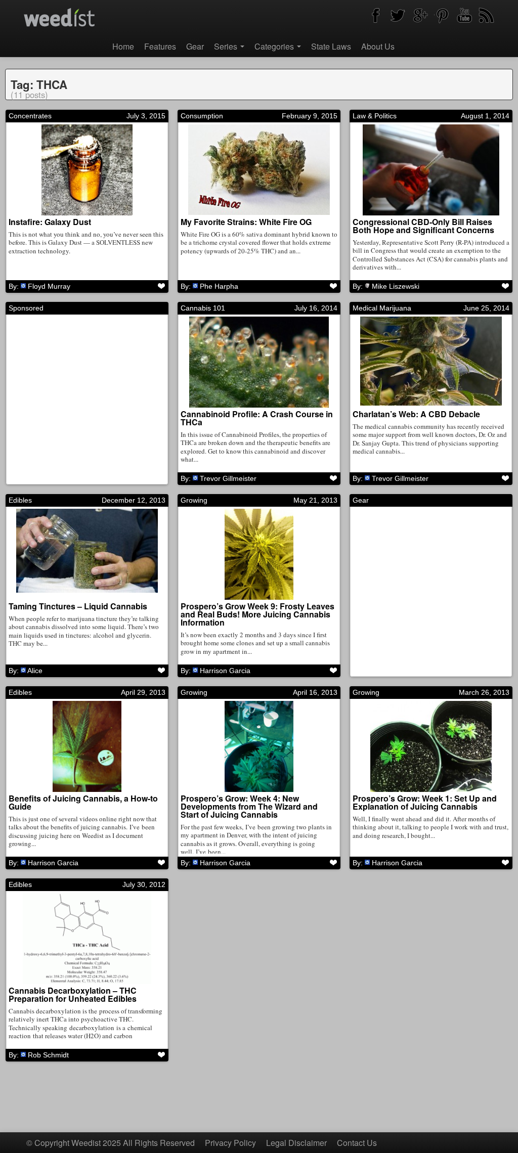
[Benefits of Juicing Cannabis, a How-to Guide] (87, 746)
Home (123, 46)
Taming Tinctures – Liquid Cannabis (78, 606)
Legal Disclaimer (296, 1142)
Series (226, 46)
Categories (275, 46)
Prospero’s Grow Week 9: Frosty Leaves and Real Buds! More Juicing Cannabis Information (257, 614)
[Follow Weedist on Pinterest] (442, 15)
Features (160, 46)
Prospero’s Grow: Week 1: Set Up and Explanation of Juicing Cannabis (425, 802)
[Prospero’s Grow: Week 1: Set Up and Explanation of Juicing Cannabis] (431, 746)
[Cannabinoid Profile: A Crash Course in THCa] (259, 362)
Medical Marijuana (382, 308)
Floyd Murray (49, 286)
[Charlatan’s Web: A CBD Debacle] (431, 362)
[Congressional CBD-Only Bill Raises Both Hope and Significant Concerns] (431, 169)
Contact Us (357, 1142)
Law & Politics (375, 116)
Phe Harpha (219, 286)
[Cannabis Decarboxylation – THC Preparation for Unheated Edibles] (87, 938)
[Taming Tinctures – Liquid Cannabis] (87, 554)
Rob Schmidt (48, 1055)
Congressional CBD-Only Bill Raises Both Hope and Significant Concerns (423, 226)
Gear (195, 46)
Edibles (20, 500)
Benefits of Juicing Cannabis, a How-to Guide (83, 802)
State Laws (331, 46)
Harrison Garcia (225, 671)
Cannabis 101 (203, 308)
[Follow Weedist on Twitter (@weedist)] (398, 15)
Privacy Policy (230, 1142)
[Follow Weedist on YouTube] (464, 15)
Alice (34, 671)
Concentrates (30, 116)
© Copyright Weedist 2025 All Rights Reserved (110, 1142)
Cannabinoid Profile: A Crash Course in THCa (257, 418)
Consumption (202, 116)
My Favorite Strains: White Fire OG (246, 222)
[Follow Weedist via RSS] (487, 15)
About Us (378, 46)
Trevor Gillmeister (228, 478)
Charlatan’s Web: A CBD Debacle (416, 414)
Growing (194, 500)
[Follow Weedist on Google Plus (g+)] (420, 15)
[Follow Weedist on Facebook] (375, 15)
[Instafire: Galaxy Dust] (87, 169)
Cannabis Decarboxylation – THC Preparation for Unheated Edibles (73, 994)
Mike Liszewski (395, 286)
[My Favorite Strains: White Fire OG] (259, 169)
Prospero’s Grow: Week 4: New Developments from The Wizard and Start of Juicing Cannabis (249, 806)
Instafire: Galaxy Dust (50, 222)
